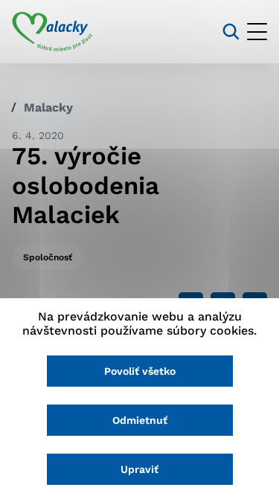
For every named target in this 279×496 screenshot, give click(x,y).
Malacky (48, 107)
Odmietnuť (139, 420)
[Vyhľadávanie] (231, 31)
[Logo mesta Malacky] (52, 32)
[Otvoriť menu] (257, 31)
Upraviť (139, 469)
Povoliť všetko (140, 371)
